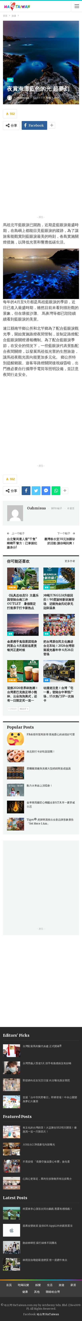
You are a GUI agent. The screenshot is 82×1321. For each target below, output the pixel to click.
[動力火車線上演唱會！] (15, 790)
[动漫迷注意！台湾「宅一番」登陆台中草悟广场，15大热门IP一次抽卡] (59, 671)
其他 (37, 1292)
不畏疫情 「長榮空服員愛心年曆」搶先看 (46, 1161)
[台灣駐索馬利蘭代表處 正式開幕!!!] (11, 1050)
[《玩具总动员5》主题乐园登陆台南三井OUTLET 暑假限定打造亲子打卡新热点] (23, 579)
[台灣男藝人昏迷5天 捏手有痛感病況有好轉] (11, 1067)
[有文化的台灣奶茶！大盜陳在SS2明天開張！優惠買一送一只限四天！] (11, 1132)
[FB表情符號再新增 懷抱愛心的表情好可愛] (15, 739)
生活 (50, 1285)
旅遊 (10, 80)
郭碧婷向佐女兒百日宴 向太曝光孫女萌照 (46, 1080)
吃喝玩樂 (12, 587)
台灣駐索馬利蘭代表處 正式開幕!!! (42, 1046)
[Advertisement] (41, 174)
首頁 (9, 1285)
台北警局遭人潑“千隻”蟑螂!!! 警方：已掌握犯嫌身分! (22, 543)
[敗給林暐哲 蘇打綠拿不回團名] (11, 1247)
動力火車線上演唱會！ (40, 785)
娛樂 (46, 680)
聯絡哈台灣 (53, 1292)
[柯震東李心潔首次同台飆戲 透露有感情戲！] (11, 1213)
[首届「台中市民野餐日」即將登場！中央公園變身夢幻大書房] (11, 1101)
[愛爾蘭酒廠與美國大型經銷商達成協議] (15, 773)
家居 (73, 1285)
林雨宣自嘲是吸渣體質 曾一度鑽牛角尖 (45, 1260)
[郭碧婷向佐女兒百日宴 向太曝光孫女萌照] (11, 1085)
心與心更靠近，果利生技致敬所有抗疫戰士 (47, 1178)
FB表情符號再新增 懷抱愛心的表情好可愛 (51, 734)
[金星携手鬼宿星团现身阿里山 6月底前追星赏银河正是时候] (23, 625)
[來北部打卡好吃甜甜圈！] (15, 756)
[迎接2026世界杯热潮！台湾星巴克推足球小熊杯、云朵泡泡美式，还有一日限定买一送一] (23, 671)
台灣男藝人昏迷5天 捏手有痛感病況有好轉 (47, 1063)
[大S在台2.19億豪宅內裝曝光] (11, 1149)
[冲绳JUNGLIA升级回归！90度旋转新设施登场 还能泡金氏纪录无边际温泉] (59, 579)
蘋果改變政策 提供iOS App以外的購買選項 (47, 1225)
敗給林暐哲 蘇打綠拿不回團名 (40, 1243)
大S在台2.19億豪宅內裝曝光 (39, 1144)
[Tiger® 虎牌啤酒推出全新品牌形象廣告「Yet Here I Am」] (15, 824)
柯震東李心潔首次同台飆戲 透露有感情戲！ (47, 1209)
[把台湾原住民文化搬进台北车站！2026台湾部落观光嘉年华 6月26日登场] (59, 625)
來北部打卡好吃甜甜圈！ (41, 751)
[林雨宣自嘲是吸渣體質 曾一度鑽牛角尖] (11, 1264)
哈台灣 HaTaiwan (48, 1314)
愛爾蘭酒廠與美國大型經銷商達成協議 (49, 768)
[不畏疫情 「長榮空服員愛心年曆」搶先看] (11, 1166)
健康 (25, 1292)
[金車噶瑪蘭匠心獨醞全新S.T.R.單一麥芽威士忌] (15, 807)
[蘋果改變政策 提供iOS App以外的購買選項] (11, 1230)
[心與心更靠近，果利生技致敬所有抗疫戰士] (11, 1183)
